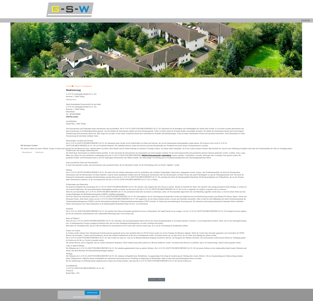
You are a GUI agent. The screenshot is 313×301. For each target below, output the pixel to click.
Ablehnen (39, 152)
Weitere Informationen (151, 155)
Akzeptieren (27, 152)
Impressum (166, 155)
